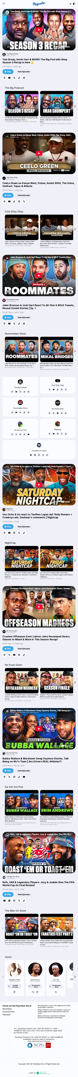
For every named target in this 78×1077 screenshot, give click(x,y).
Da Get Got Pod (8, 1012)
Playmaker (6, 1015)
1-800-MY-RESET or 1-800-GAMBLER (48, 1037)
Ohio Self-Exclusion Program (39, 1041)
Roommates (7, 1009)
